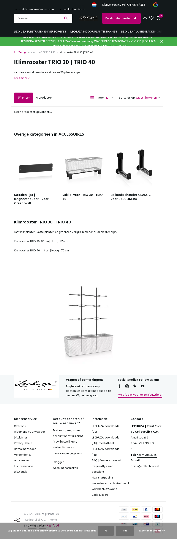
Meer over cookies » (152, 531)
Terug (22, 52)
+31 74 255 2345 (147, 454)
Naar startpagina (102, 477)
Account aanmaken (65, 468)
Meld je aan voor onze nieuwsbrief (140, 394)
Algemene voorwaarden (30, 431)
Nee (124, 531)
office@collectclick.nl (145, 466)
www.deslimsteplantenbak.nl (110, 483)
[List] (92, 98)
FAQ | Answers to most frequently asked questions (106, 466)
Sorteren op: (127, 98)
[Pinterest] (135, 386)
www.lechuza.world (104, 489)
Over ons (19, 426)
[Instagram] (127, 386)
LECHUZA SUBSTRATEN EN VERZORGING (40, 31)
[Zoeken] (66, 18)
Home (31, 52)
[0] (157, 18)
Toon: (101, 98)
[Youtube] (142, 386)
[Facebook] (119, 386)
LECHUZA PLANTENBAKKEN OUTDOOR (146, 31)
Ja (105, 531)
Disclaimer (20, 437)
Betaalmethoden (25, 449)
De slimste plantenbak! (121, 18)
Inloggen (58, 462)
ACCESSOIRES (47, 52)
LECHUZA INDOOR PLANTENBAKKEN (93, 31)
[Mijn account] (145, 18)
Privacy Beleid (23, 443)
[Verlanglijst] (151, 18)
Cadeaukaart (100, 495)
